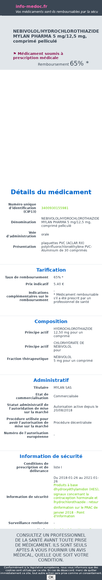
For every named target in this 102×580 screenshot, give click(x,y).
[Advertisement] (51, 121)
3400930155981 (55, 208)
